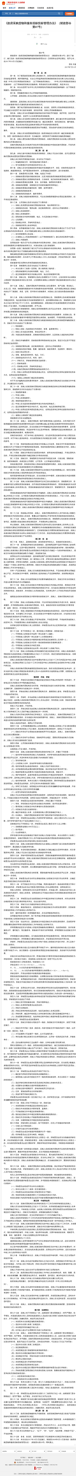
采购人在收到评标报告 (17, 1218)
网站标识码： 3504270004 (22, 1460)
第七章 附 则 (41, 1411)
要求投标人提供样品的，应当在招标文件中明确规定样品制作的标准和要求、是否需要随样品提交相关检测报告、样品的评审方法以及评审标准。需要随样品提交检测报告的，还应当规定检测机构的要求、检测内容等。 (40, 430)
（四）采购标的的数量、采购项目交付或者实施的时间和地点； (33, 185)
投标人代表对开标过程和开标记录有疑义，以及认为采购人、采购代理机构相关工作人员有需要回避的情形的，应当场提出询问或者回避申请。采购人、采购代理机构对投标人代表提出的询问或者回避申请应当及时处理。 (40, 717)
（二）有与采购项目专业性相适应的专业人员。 (27, 165)
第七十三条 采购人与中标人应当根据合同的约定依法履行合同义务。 (36, 1278)
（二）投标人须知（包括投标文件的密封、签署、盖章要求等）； (34, 329)
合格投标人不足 (15, 749)
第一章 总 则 (40, 73)
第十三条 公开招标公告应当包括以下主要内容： (28, 202)
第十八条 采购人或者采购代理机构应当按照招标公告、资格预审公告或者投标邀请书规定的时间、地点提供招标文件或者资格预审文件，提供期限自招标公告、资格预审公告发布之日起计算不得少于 (40, 300)
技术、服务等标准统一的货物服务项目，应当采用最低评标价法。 (34, 913)
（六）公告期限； (15, 220)
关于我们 (23, 1457)
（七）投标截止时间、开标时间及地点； (24, 222)
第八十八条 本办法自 (17, 1439)
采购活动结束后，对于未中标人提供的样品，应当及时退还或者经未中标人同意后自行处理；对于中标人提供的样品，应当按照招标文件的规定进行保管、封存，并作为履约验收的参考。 (40, 438)
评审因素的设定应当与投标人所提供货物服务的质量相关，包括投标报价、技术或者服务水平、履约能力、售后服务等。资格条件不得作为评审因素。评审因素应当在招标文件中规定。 (40, 930)
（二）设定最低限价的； (18, 1347)
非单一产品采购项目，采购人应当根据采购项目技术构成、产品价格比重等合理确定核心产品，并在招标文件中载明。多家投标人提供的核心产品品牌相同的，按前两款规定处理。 (39, 573)
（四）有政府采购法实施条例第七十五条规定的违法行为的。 (32, 1195)
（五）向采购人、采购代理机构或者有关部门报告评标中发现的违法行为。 (37, 815)
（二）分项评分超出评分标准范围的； (23, 1129)
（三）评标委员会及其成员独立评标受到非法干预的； (29, 1192)
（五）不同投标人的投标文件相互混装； (24, 645)
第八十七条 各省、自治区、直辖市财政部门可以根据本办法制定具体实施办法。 (40, 1437)
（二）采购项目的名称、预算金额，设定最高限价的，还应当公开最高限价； (38, 208)
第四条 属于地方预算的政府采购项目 (23, 107)
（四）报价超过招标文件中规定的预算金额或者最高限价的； (32, 1114)
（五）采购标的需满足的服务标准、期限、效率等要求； (30, 188)
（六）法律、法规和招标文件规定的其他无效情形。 (29, 1120)
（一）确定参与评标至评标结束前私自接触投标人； (29, 1074)
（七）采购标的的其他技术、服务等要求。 (25, 194)
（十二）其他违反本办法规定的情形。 (23, 1379)
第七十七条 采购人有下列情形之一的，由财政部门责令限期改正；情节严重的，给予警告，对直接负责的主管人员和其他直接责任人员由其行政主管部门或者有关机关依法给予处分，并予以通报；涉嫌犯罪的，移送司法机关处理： (40, 1316)
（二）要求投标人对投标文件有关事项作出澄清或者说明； (31, 807)
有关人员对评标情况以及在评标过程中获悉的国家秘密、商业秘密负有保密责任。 (40, 1175)
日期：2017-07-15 (32, 34)
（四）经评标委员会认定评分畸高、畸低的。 (26, 1134)
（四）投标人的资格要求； (19, 214)
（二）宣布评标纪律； (17, 760)
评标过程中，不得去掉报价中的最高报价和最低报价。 (29, 973)
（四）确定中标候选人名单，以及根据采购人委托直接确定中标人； (35, 812)
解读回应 (21, 8)
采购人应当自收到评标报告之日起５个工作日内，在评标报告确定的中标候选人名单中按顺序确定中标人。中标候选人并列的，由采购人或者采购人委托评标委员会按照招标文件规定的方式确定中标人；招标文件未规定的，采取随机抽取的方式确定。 (40, 1209)
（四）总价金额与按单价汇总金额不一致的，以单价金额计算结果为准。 (37, 1042)
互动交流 (40, 8)
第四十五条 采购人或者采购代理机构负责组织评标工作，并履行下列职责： (38, 752)
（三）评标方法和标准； (18, 1008)
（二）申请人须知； (16, 395)
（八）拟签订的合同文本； (19, 352)
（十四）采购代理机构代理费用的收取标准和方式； (29, 369)
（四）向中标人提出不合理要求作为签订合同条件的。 (29, 1330)
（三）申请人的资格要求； (19, 398)
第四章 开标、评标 (41, 677)
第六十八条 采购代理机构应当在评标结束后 (26, 1204)
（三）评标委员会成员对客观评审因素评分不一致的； (29, 1132)
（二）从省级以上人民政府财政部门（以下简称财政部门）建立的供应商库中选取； (41, 237)
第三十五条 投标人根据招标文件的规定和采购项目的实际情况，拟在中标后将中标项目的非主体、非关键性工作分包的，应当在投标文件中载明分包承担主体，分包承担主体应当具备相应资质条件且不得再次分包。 (40, 614)
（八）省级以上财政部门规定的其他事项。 (25, 415)
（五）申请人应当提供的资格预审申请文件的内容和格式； (31, 404)
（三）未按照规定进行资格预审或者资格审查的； (28, 1350)
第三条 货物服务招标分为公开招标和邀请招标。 (28, 93)
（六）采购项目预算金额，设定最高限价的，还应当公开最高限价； (35, 346)
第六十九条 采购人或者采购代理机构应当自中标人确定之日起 (33, 1224)
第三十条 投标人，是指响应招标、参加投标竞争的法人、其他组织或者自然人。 (40, 542)
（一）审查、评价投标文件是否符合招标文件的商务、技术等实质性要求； (37, 804)
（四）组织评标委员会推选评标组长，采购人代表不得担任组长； (34, 766)
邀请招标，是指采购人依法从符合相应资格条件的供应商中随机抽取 (35, 102)
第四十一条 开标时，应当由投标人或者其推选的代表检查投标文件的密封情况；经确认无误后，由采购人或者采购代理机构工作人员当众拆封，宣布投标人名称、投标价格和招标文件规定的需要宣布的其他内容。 (40, 700)
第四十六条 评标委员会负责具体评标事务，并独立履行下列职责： (35, 801)
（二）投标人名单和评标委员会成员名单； (25, 1005)
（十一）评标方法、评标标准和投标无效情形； (27, 361)
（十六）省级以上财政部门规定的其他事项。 (26, 378)
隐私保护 (30, 1457)
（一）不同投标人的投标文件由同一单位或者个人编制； (30, 634)
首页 (4, 8)
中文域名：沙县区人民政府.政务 (39, 1460)
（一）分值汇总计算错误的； (20, 1126)
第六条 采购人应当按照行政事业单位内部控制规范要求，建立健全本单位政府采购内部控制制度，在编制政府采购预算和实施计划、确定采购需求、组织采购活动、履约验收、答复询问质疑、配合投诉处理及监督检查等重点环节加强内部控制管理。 (40, 122)
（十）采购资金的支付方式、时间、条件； (25, 358)
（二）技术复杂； (15, 830)
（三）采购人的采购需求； (19, 211)
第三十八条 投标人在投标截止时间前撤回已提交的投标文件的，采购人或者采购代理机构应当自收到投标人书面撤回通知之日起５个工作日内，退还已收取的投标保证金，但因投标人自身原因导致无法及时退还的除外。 (40, 654)
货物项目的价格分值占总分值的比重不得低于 (26, 947)
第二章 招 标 (41, 151)
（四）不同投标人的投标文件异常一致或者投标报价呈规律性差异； (35, 643)
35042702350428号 (30, 1462)
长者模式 (69, 13)
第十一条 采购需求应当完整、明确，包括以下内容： (29, 174)
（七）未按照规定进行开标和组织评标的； (25, 1362)
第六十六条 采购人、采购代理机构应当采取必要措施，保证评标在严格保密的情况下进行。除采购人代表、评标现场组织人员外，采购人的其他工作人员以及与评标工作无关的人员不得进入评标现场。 (40, 1169)
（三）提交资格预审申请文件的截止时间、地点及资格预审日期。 (34, 274)
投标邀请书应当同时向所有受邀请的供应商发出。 (28, 263)
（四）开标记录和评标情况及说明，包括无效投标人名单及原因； (34, 1011)
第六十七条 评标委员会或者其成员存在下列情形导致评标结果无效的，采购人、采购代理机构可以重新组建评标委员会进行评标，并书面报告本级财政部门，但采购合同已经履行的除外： (40, 1180)
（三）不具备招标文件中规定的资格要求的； (26, 1111)
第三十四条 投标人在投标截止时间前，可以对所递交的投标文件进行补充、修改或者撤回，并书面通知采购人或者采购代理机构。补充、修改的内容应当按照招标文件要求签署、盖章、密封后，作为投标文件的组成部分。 (39, 605)
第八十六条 (13, 1431)
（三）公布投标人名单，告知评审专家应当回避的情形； (30, 763)
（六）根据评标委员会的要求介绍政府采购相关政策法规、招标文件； (36, 772)
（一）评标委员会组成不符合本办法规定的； (26, 1186)
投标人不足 (13, 706)
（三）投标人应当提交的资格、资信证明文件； (27, 332)
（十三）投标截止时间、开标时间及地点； (25, 366)
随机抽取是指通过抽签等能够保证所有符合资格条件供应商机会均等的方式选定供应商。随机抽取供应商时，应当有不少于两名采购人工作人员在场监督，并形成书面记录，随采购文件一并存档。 (40, 257)
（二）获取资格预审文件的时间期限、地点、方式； (29, 271)
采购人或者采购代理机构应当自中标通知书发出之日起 (29, 660)
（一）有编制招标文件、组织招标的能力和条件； (28, 162)
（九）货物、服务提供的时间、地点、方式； (26, 355)
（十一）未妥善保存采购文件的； (22, 1376)
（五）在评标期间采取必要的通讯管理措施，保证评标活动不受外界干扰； (37, 769)
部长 (68, 64)
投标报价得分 (14, 962)
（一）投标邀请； (15, 326)
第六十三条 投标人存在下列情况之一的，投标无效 (29, 1103)
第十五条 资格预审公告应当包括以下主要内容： (28, 266)
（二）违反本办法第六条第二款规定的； (24, 1324)
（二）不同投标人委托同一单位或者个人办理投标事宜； (30, 637)
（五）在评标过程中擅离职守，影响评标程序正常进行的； (31, 1088)
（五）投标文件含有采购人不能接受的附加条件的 (28, 1117)
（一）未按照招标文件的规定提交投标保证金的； (28, 1106)
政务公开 (12, 8)
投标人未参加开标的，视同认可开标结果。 (25, 723)
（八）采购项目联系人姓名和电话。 (22, 225)
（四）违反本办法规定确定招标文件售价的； (26, 1353)
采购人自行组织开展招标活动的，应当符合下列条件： (29, 159)
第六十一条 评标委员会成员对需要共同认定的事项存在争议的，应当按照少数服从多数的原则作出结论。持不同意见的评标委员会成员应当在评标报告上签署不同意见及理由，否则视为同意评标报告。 (40, 1065)
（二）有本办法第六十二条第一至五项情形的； (27, 1189)
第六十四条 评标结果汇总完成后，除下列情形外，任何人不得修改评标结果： (39, 1123)
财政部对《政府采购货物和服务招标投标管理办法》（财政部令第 (34, 56)
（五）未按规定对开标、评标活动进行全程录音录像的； (30, 1356)
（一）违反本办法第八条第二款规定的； (24, 1345)
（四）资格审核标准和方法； (20, 401)
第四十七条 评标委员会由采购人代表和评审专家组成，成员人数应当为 (37, 818)
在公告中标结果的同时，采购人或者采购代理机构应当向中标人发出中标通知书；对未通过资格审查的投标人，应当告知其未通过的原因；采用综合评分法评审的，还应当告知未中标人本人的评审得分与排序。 (40, 1249)
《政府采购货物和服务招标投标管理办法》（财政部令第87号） (38, 25)
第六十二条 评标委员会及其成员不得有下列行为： (29, 1071)
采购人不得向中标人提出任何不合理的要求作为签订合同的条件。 (34, 1270)
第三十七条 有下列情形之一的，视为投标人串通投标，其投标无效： (36, 631)
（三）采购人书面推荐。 (18, 240)
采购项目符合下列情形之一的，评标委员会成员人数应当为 (31, 824)
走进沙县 (50, 8)
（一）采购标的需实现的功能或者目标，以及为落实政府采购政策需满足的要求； (40, 176)
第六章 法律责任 (42, 1310)
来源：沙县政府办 (44, 34)
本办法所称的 (24, 1431)
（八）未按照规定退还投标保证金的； (23, 1365)
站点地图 (38, 1457)
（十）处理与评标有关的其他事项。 (22, 792)
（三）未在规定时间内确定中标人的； (23, 1327)
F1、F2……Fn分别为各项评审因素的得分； (25, 968)
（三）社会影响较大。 (17, 832)
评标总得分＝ (14, 965)
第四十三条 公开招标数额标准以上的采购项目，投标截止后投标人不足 (37, 726)
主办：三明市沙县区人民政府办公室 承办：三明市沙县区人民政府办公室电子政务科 (38, 1474)
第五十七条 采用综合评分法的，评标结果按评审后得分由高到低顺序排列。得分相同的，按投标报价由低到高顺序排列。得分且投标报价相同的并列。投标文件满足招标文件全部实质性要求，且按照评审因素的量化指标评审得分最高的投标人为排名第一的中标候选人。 (40, 991)
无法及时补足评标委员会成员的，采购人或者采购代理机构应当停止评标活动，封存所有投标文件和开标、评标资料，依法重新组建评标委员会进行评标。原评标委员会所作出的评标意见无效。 (40, 867)
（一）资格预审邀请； (17, 392)
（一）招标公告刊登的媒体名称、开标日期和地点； (29, 1002)
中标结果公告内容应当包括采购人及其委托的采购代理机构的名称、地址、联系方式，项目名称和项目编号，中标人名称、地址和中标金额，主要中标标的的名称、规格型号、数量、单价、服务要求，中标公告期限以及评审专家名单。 (40, 1232)
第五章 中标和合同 (41, 1201)
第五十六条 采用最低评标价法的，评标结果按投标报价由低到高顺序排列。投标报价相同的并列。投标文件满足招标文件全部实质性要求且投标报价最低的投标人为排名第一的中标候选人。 (40, 982)
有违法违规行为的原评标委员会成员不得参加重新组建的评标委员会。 (36, 1198)
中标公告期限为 (15, 1238)
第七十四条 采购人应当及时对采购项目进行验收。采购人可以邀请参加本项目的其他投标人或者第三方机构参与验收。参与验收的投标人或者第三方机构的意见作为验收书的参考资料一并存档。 (40, 1290)
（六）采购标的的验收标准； (20, 191)
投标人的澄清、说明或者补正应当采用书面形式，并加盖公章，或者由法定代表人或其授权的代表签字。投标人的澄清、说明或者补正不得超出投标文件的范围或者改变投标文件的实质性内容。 (40, 893)
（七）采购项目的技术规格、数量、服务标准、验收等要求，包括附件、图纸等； (40, 349)
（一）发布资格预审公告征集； (21, 234)
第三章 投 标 (41, 539)
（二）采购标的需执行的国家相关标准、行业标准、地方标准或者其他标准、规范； (41, 179)
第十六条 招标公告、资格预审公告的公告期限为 (28, 277)
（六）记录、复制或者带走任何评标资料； (25, 1091)
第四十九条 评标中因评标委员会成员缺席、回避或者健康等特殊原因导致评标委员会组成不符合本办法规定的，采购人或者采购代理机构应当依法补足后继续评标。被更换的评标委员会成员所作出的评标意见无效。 (40, 858)
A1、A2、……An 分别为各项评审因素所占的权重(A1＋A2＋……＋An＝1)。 (38, 971)
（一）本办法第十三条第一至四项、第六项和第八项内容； (31, 269)
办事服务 (31, 8)
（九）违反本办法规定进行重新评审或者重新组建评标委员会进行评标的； (37, 1368)
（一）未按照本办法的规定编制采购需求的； (26, 1321)
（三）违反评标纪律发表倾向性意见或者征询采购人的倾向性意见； (35, 1083)
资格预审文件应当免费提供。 (20, 418)
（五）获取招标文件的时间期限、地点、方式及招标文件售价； (33, 217)
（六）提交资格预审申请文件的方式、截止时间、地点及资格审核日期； (37, 407)
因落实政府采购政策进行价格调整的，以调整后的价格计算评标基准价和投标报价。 (41, 976)
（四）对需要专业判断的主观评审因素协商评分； (28, 1086)
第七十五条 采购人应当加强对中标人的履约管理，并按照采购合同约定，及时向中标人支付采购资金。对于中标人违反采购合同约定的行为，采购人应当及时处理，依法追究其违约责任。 (40, 1298)
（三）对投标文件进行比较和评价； (22, 809)
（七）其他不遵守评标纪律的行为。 (22, 1094)
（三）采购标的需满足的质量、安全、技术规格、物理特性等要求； (35, 182)
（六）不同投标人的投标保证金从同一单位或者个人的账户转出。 (34, 648)
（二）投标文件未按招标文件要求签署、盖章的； (28, 1109)
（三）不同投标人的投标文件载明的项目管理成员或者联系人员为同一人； (37, 640)
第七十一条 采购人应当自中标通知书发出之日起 (28, 1261)
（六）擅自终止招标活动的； (20, 1359)
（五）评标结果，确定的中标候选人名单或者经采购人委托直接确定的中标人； (39, 1014)
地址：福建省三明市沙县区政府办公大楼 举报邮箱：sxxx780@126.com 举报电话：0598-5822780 (31, 1465)
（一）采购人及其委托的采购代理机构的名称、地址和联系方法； (34, 205)
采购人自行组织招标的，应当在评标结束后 (25, 1215)
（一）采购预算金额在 (17, 827)
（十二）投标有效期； (17, 363)
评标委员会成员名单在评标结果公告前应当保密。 (28, 841)
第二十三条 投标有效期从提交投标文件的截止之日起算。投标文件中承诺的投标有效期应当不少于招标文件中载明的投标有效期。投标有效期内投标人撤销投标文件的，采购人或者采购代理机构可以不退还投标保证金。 (40, 447)
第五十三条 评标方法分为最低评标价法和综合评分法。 (30, 904)
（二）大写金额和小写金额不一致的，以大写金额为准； (30, 1034)
